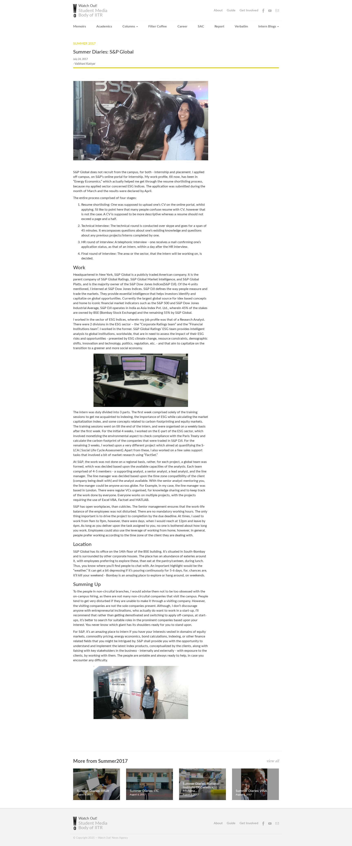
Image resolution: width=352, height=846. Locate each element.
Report (219, 26)
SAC (201, 26)
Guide (231, 10)
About (218, 10)
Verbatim (241, 26)
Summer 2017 (84, 43)
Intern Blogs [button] (267, 26)
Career (182, 26)
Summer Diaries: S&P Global (103, 52)
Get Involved (249, 10)
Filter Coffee (157, 26)
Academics (104, 26)
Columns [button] (129, 26)
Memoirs (79, 26)
